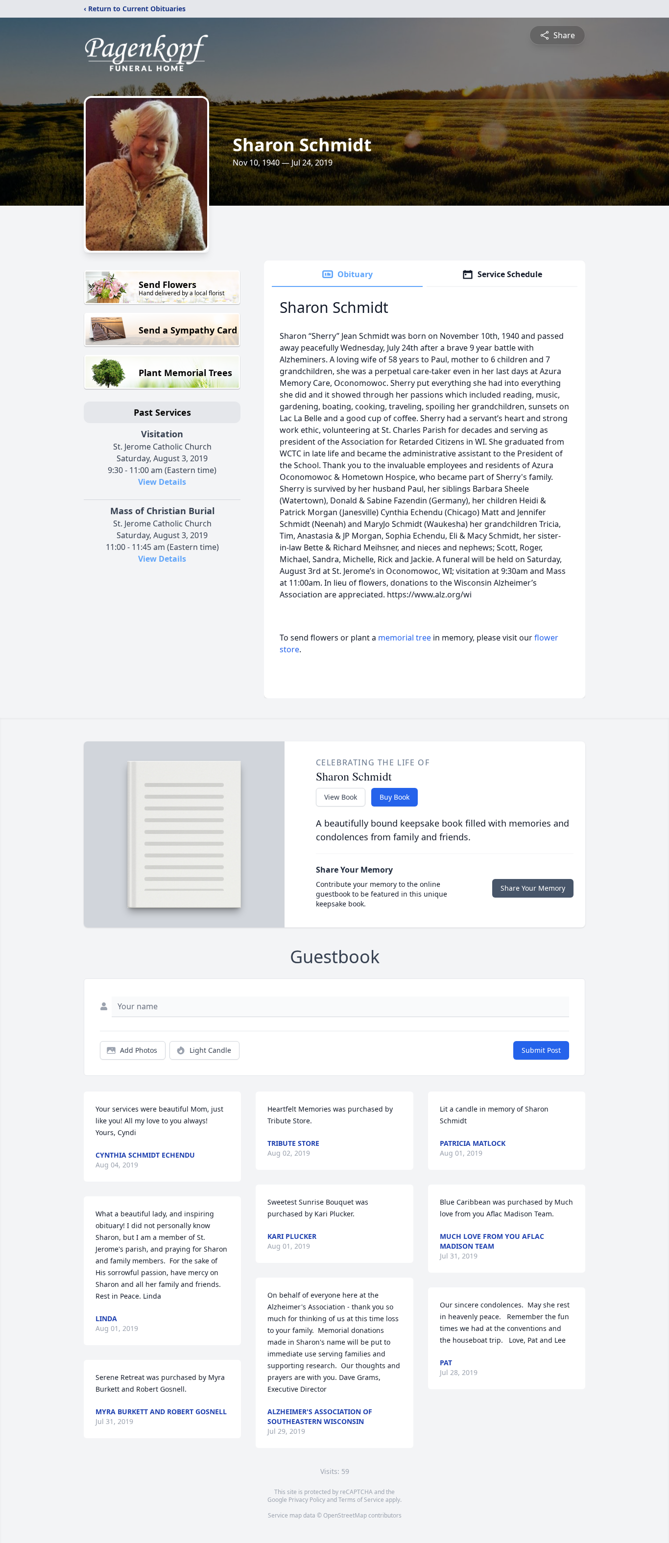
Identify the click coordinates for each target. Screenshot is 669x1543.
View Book (340, 797)
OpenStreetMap (345, 1515)
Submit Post (541, 1050)
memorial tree (404, 637)
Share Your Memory (533, 888)
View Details (162, 481)
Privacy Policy (306, 1500)
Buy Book (394, 797)
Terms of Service (361, 1500)
